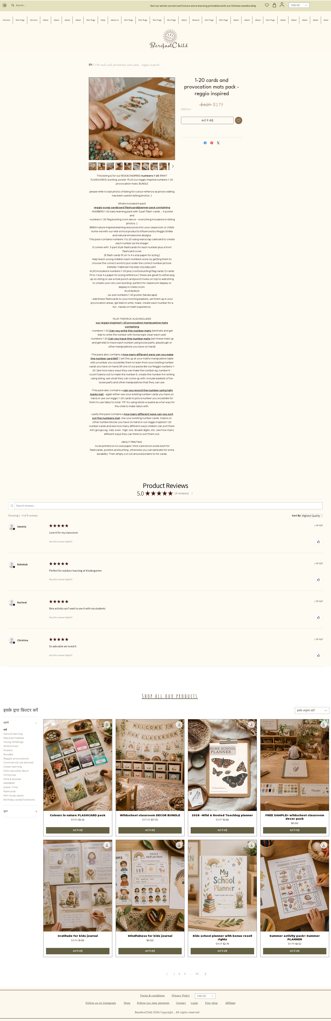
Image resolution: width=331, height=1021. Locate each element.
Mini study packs (13, 795)
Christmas (9, 775)
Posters (8, 750)
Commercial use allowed (18, 762)
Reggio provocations (16, 758)
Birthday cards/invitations (19, 799)
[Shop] (274, 5)
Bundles (8, 754)
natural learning (13, 733)
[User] (282, 4)
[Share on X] (218, 143)
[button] (299, 5)
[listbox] (299, 5)
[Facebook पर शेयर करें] (205, 143)
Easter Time (10, 787)
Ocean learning (12, 766)
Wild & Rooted (12, 779)
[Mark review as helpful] (318, 541)
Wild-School (10, 746)
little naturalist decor (16, 770)
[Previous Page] (167, 974)
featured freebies (13, 738)
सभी (5, 729)
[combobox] (312, 710)
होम (90, 65)
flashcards (9, 791)
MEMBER (9, 783)
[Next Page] (205, 974)
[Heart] (267, 5)
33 (197, 974)
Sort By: (296, 515)
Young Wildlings (13, 742)
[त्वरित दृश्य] (77, 765)
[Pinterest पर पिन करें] (212, 143)
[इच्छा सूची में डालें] (238, 120)
